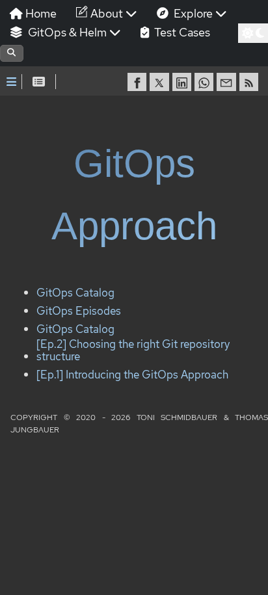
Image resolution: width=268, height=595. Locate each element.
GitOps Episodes (78, 310)
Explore (192, 13)
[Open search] (11, 53)
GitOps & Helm (66, 32)
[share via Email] (228, 82)
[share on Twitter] (161, 82)
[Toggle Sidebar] (11, 81)
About (105, 13)
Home (40, 13)
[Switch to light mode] (253, 33)
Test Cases (181, 32)
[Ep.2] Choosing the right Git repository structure (133, 351)
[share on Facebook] (138, 82)
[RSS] (250, 82)
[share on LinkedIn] (183, 82)
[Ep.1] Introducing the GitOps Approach (132, 374)
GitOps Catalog (75, 293)
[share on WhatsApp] (205, 82)
